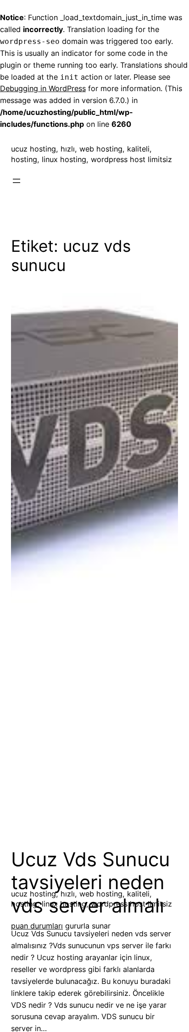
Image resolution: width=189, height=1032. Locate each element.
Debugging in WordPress (43, 88)
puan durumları (37, 925)
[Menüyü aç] (16, 180)
